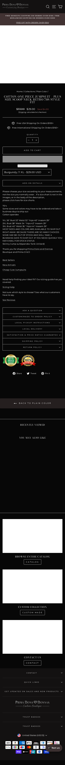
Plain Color (42, 91)
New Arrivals (9, 265)
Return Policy (32, 347)
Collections (29, 91)
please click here (11, 200)
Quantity (32, 135)
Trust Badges (32, 717)
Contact (32, 663)
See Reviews (9, 300)
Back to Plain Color (34, 403)
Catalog (32, 562)
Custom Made (32, 612)
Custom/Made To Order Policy (32, 317)
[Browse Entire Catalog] (32, 536)
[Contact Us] (32, 637)
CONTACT (31, 673)
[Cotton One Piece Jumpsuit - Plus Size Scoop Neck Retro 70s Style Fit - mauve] (5, 499)
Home (20, 91)
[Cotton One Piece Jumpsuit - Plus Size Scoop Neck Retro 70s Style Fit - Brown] (12, 502)
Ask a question (32, 311)
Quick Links (31, 682)
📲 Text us (54, 747)
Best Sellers (9, 260)
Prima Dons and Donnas (40, 249)
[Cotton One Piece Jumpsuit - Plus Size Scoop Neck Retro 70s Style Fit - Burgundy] (19, 499)
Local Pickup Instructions (32, 323)
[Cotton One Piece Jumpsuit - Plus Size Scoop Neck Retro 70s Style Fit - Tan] (22, 499)
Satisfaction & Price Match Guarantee (32, 335)
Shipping (22, 112)
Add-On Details (32, 183)
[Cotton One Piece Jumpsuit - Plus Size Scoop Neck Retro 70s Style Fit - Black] (16, 502)
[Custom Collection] (32, 586)
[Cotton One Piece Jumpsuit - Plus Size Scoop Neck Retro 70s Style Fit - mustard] (9, 499)
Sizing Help (9, 287)
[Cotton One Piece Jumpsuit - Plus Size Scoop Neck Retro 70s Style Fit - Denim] (19, 502)
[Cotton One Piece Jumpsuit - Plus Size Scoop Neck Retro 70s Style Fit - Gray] (12, 499)
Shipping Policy (32, 341)
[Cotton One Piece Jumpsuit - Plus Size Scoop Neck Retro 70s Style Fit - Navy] (9, 502)
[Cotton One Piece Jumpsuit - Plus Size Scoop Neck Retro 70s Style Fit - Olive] (16, 499)
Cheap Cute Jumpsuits (14, 270)
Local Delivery (32, 329)
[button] (32, 159)
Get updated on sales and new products (32, 691)
